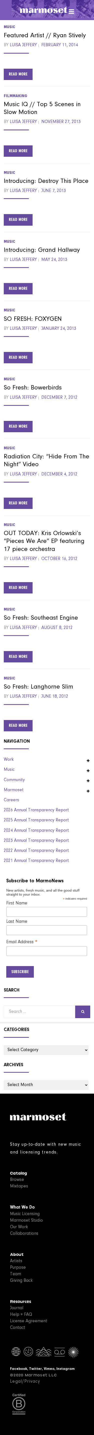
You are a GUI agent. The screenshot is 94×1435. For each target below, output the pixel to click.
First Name (16, 903)
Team (15, 1274)
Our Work (19, 1227)
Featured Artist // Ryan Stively (45, 35)
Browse (17, 1180)
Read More (18, 74)
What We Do (22, 1207)
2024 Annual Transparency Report (36, 830)
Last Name (16, 922)
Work (9, 760)
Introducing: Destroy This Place (46, 181)
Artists (16, 1261)
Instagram (65, 1369)
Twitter (35, 1369)
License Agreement (28, 1321)
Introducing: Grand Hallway (42, 250)
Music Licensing (25, 1214)
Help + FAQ (21, 1314)
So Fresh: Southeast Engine (41, 618)
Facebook (18, 1369)
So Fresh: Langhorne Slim (38, 687)
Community (14, 780)
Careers (11, 800)
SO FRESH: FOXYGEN (33, 319)
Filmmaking (15, 96)
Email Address (22, 942)
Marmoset (14, 790)
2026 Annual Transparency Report (36, 810)
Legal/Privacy (25, 1381)
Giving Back (21, 1281)
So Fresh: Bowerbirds (33, 388)
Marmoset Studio (26, 1220)
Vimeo (49, 1369)
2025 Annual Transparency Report (36, 820)
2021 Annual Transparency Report (36, 861)
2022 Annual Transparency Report (36, 851)
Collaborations (24, 1233)
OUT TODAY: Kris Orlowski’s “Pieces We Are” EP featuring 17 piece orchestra (44, 541)
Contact (17, 1328)
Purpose (18, 1267)
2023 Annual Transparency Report (36, 841)
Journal (16, 1308)
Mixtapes (19, 1186)
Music (9, 27)
